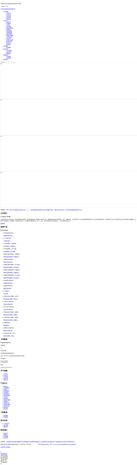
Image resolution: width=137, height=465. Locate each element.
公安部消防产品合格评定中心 (48, 441)
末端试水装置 (9, 40)
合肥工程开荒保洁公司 (68, 441)
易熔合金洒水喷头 (8, 262)
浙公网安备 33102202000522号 (68, 444)
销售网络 (5, 417)
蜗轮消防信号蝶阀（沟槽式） (10, 314)
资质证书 (8, 19)
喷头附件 (8, 43)
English (3, 6)
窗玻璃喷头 (6, 325)
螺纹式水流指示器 (8, 330)
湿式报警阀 (9, 31)
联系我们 (5, 59)
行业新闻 (8, 56)
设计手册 (8, 52)
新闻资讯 (5, 55)
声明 (7, 209)
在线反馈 (5, 437)
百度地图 (5, 436)
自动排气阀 (9, 41)
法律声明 (3, 447)
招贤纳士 (5, 434)
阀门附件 (8, 44)
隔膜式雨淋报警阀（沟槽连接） (11, 272)
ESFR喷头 (8, 26)
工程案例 (5, 46)
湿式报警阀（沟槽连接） (9, 246)
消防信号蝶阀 (9, 35)
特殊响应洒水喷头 (8, 235)
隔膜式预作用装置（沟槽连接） (11, 256)
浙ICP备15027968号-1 (44, 444)
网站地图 (58, 441)
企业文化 (8, 14)
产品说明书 (9, 50)
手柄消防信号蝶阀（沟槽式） (10, 320)
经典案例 (8, 47)
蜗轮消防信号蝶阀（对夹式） (10, 299)
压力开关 (8, 38)
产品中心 (5, 20)
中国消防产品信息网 (11, 441)
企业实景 (8, 17)
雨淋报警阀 (9, 32)
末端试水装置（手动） (9, 335)
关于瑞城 (5, 11)
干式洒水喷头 (6, 241)
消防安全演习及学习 (59, 209)
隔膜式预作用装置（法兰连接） (11, 267)
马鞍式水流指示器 (8, 304)
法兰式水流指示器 (8, 309)
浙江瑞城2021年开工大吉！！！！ (21, 209)
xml (62, 441)
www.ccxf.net (56, 444)
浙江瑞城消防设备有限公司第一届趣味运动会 (42, 209)
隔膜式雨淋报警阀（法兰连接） (11, 277)
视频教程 (8, 53)
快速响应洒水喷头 (8, 283)
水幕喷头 (8, 23)
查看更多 (3, 223)
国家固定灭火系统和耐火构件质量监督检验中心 (29, 441)
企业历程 (8, 16)
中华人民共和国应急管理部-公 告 (73, 209)
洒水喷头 (8, 22)
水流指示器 (9, 37)
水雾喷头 (8, 29)
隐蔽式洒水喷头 (7, 288)
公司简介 (8, 13)
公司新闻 (8, 58)
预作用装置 (9, 34)
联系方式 (5, 433)
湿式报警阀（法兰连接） (9, 251)
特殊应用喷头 (9, 28)
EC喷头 (8, 25)
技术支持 (5, 49)
